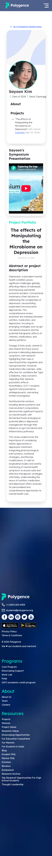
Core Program (9, 666)
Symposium (8, 770)
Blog (4, 750)
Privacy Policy (9, 631)
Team (5, 700)
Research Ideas (10, 731)
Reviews (6, 766)
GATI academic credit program (18, 682)
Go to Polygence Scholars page (27, 27)
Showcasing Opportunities (16, 734)
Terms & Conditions (12, 635)
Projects (6, 719)
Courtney (20, 132)
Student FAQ (8, 754)
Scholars (6, 762)
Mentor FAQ (8, 758)
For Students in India (13, 746)
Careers (6, 704)
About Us (6, 697)
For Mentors (8, 742)
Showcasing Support (13, 670)
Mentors (6, 723)
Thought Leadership (12, 784)
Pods (4, 678)
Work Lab (7, 674)
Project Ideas (9, 727)
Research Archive (11, 773)
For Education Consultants (16, 738)
